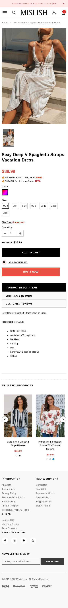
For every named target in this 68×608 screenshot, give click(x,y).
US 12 (53, 206)
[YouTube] (33, 540)
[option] (34, 76)
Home (5, 22)
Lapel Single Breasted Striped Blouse (18, 444)
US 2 (5, 206)
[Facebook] (5, 540)
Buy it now (30, 271)
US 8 (33, 206)
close (63, 3)
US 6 (24, 206)
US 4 (15, 206)
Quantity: (7, 227)
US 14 (5, 213)
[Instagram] (14, 540)
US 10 (43, 206)
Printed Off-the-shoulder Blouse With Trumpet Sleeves (50, 445)
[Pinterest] (23, 540)
